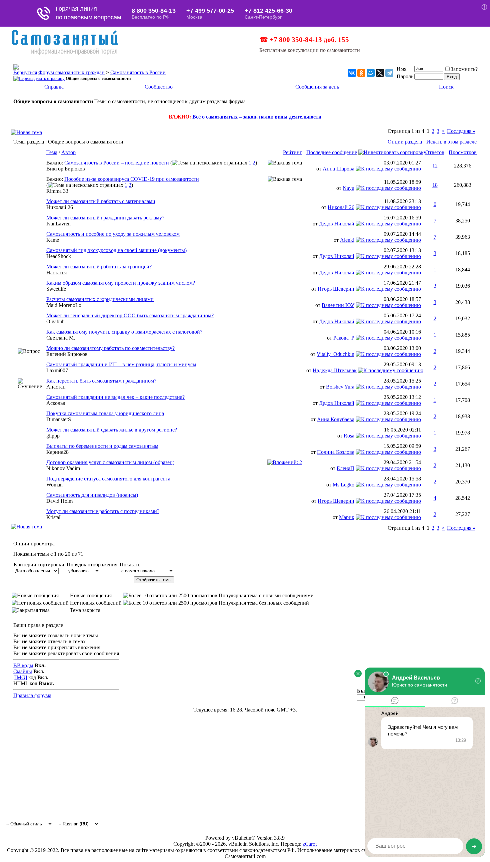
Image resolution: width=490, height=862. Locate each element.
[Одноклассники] (361, 73)
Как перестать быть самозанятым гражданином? (101, 381)
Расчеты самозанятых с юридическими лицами (100, 299)
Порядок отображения (92, 564)
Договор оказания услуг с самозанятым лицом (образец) (110, 462)
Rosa (349, 435)
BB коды (23, 665)
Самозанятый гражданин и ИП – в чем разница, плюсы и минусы (121, 364)
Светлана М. (60, 338)
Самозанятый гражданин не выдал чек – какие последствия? (115, 397)
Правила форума (32, 695)
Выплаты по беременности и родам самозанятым (102, 446)
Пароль (405, 76)
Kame (52, 240)
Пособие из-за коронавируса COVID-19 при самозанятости (131, 179)
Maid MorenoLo (63, 305)
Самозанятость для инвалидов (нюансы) (92, 495)
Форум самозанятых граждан (71, 72)
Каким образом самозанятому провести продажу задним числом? (120, 283)
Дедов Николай (336, 223)
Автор (68, 152)
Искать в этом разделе (451, 141)
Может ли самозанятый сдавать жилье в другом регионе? (111, 429)
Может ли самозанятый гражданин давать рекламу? (105, 217)
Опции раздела (405, 141)
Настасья (56, 272)
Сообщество (159, 87)
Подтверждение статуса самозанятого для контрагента (108, 478)
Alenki (347, 240)
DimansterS (58, 419)
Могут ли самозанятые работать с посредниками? (102, 511)
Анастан (56, 387)
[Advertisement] (245, 768)
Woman (54, 484)
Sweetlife (56, 289)
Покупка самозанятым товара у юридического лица (105, 413)
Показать (130, 564)
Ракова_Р (343, 338)
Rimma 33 (57, 191)
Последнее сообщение (331, 152)
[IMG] (20, 677)
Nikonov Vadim (63, 468)
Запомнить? (464, 69)
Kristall (54, 517)
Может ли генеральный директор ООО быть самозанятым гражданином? (130, 315)
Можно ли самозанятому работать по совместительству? (110, 348)
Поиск (446, 87)
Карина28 (57, 452)
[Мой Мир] (371, 73)
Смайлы (22, 671)
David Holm (59, 501)
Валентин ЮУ (338, 305)
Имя (401, 69)
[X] (380, 73)
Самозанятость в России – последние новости (116, 162)
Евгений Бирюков (67, 354)
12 (435, 165)
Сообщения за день (317, 87)
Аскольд (55, 403)
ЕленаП (345, 468)
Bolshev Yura (340, 387)
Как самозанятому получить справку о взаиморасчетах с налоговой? (124, 332)
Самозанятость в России (138, 72)
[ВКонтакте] (352, 73)
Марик (346, 517)
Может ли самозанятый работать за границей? (99, 266)
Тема (51, 152)
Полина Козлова (335, 452)
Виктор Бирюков (65, 168)
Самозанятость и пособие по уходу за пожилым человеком (113, 234)
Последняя (461, 131)
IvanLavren (58, 223)
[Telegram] (389, 73)
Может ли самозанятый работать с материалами (100, 201)
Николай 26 (59, 207)
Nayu (348, 188)
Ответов (434, 152)
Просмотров (463, 152)
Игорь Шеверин (336, 289)
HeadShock (58, 256)
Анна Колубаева (335, 419)
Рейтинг (292, 152)
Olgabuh (55, 321)
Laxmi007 (57, 370)
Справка (54, 87)
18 (435, 185)
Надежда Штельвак (335, 370)
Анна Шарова (338, 168)
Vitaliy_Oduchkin (335, 354)
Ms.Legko (343, 484)
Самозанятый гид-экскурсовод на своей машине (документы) (116, 250)
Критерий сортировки (39, 564)
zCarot (310, 844)
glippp (53, 435)
